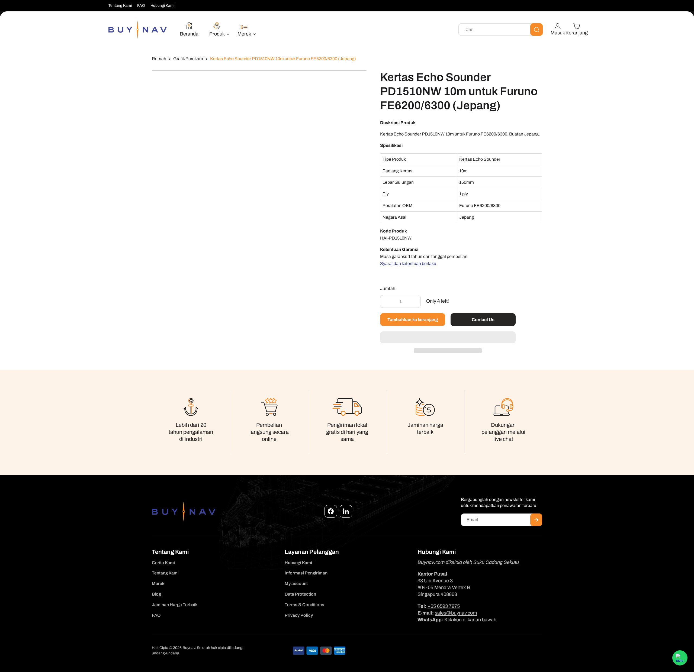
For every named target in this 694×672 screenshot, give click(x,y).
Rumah (159, 58)
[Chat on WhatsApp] (679, 657)
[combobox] (500, 29)
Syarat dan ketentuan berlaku (408, 263)
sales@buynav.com (456, 613)
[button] (448, 337)
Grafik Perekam (188, 58)
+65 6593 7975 (444, 606)
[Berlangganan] (536, 519)
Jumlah (387, 288)
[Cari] (536, 29)
